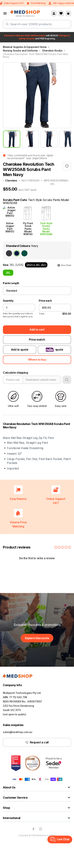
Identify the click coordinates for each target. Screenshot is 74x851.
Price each (45, 300)
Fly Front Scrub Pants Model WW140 (28, 229)
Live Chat (63, 839)
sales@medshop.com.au (17, 732)
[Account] (54, 13)
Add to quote (19, 349)
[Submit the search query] (7, 25)
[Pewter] (9, 253)
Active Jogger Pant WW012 (9, 227)
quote (59, 349)
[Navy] (17, 253)
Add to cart (37, 329)
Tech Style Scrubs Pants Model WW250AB (46, 229)
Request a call (39, 742)
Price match (37, 339)
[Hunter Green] (24, 253)
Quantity (8, 300)
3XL (8, 272)
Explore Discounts (37, 638)
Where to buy (37, 359)
